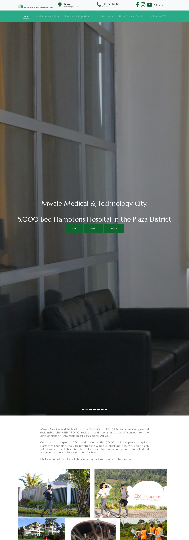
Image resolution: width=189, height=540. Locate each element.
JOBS (74, 228)
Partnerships (106, 16)
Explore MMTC (157, 16)
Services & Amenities (47, 16)
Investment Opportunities (79, 16)
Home (26, 16)
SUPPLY (93, 228)
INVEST (114, 228)
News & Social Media (131, 16)
